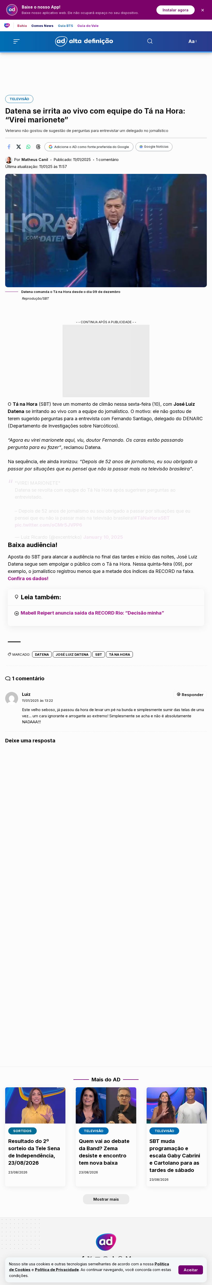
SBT (98, 654)
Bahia (22, 26)
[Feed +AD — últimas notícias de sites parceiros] (9, 25)
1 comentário (107, 159)
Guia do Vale (88, 26)
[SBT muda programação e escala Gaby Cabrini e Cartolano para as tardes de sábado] (177, 1105)
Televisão (19, 99)
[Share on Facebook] (8, 147)
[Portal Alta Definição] (106, 1242)
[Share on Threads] (38, 147)
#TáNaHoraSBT (152, 518)
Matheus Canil (34, 159)
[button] (190, 1269)
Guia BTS (65, 26)
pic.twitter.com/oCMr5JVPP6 (48, 525)
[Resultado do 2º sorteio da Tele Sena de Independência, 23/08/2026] (35, 1105)
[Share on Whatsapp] (28, 147)
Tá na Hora (119, 654)
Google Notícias (156, 147)
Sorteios (22, 1131)
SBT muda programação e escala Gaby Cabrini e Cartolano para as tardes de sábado (174, 1155)
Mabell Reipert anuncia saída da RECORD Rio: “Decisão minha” (92, 613)
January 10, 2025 (103, 537)
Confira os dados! (28, 578)
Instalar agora (175, 10)
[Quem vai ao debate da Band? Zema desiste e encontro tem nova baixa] (106, 1105)
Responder (192, 694)
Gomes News (42, 26)
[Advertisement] (106, 70)
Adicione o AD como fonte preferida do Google (91, 147)
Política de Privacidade (57, 1269)
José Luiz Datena (72, 654)
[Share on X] (18, 147)
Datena (42, 654)
